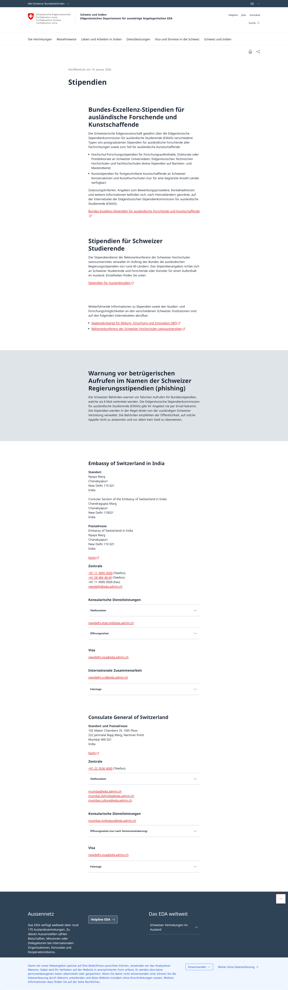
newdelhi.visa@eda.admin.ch (108, 657)
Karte (92, 558)
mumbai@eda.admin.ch (105, 791)
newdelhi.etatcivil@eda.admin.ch (111, 623)
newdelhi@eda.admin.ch (105, 586)
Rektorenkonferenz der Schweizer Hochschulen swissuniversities (136, 329)
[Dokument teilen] (258, 51)
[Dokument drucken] (250, 51)
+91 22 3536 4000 (100, 768)
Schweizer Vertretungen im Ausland (169, 927)
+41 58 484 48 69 (100, 577)
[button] (40, 39)
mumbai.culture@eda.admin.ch (110, 800)
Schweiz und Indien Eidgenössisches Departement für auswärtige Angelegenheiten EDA (126, 16)
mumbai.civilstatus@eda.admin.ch (112, 821)
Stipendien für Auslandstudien (109, 283)
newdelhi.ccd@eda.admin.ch (108, 677)
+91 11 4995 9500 (100, 573)
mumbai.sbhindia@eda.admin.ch (111, 796)
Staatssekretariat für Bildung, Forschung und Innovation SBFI (134, 323)
